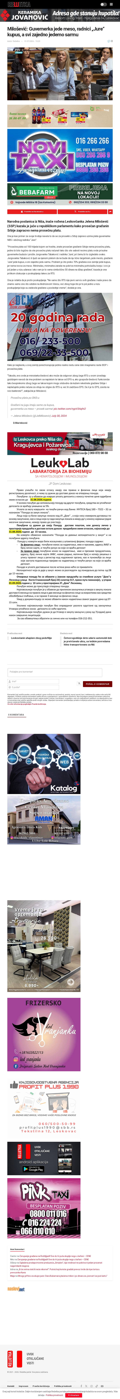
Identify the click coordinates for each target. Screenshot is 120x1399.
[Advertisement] (60, 1318)
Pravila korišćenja (41, 1386)
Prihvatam (73, 1395)
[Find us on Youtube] (102, 1386)
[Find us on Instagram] (91, 1386)
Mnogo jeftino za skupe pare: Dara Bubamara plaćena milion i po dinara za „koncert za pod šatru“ (62, 1276)
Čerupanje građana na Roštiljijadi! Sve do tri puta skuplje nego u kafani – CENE (55, 1256)
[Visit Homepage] (19, 4)
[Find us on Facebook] (81, 1386)
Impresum (23, 1386)
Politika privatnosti (63, 1386)
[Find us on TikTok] (97, 1386)
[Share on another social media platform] (110, 211)
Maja (12, 1276)
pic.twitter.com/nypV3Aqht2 (70, 408)
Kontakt (10, 1386)
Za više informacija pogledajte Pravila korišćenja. (26, 704)
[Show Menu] (111, 4)
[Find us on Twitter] (86, 1386)
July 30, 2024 (58, 415)
